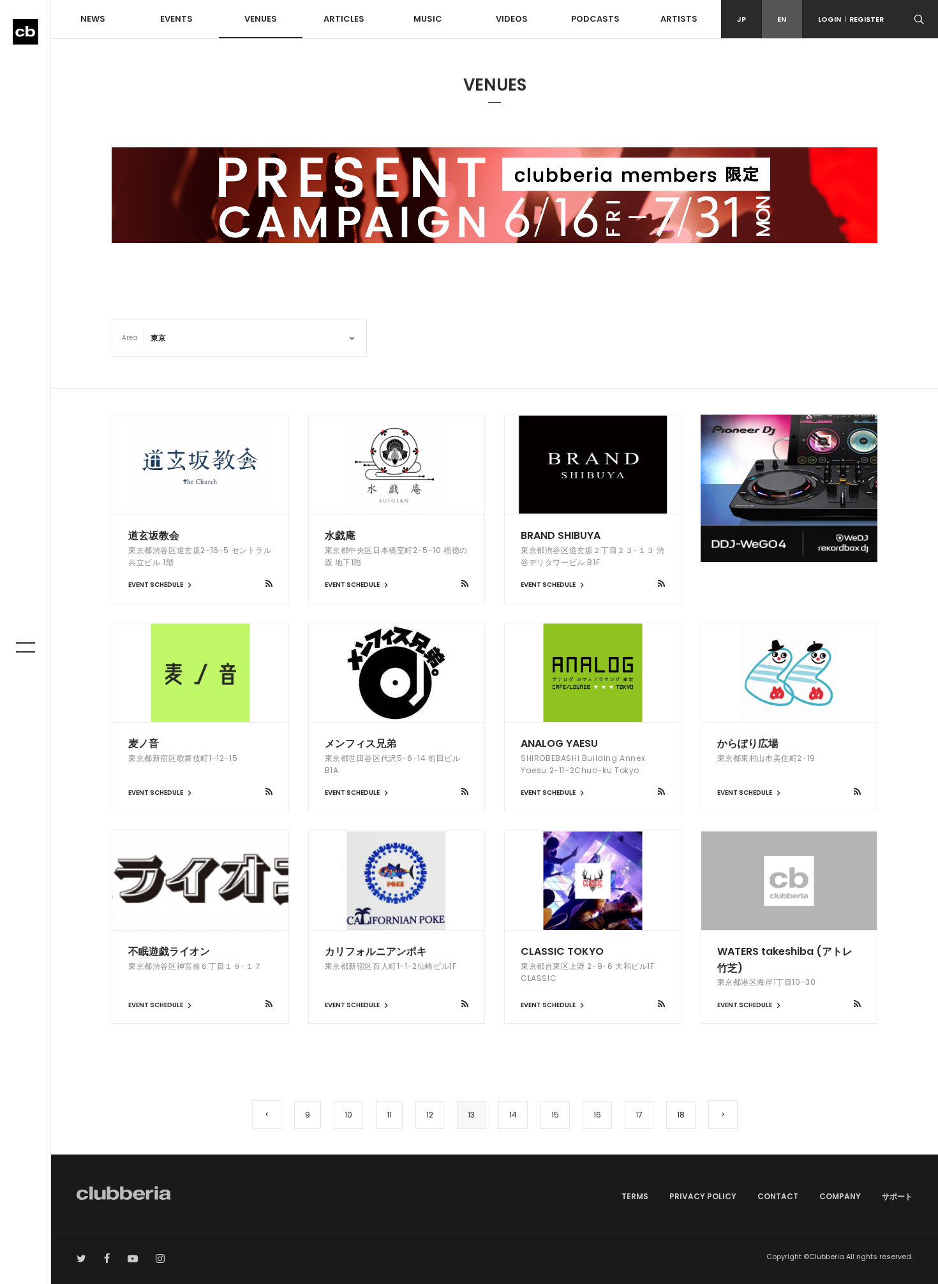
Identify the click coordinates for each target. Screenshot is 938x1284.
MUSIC (427, 19)
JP (741, 19)
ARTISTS (678, 19)
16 (597, 1114)
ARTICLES (344, 19)
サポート (897, 1196)
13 (471, 1114)
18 (681, 1114)
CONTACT (777, 1196)
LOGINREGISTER (851, 19)
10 (348, 1114)
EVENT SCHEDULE (156, 584)
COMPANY (840, 1196)
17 (639, 1114)
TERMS (635, 1196)
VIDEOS (512, 19)
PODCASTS (595, 19)
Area (129, 338)
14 (513, 1114)
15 (555, 1114)
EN (781, 19)
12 (429, 1114)
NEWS (92, 19)
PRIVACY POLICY (702, 1196)
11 (389, 1114)
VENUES (260, 19)
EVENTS (176, 19)
